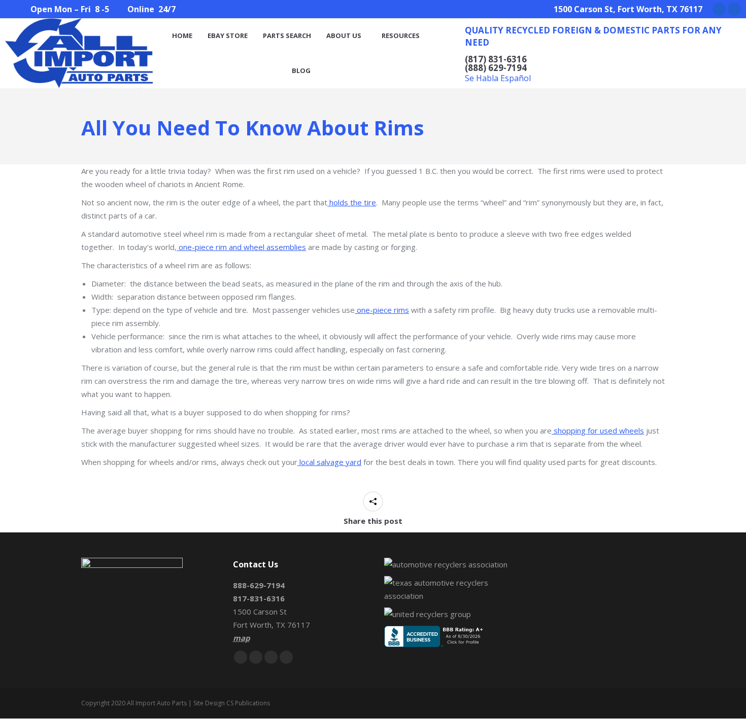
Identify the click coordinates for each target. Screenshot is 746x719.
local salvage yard (329, 462)
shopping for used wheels (598, 430)
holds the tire (351, 202)
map (241, 638)
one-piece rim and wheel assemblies (241, 247)
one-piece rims (382, 310)
